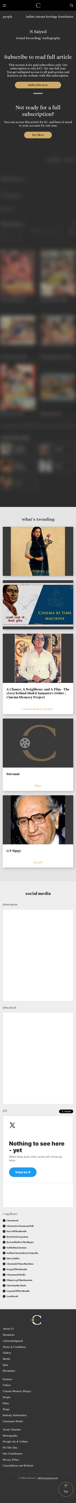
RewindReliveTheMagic (20, 1242)
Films (6, 1403)
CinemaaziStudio (16, 1274)
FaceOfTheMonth (16, 1231)
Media (6, 1358)
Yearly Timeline (12, 1429)
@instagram (10, 904)
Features (7, 1379)
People (7, 1397)
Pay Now (38, 135)
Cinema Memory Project (17, 1391)
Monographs (10, 1435)
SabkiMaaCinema (16, 1247)
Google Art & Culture (15, 1441)
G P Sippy (13, 851)
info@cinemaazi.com (47, 1477)
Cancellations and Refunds (18, 1465)
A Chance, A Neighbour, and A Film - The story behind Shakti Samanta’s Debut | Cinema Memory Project (38, 693)
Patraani (12, 774)
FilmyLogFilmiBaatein (19, 1280)
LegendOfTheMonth (18, 1291)
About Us (8, 1328)
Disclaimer (9, 1370)
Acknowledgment (13, 1340)
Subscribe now (38, 85)
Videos (7, 1385)
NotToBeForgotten (17, 1236)
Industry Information (15, 1415)
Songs (6, 1409)
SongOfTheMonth (16, 1269)
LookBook (12, 1296)
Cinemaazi (12, 1220)
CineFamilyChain (16, 1285)
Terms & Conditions (14, 1347)
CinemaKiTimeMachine (20, 1263)
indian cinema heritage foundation (49, 17)
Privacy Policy (11, 1459)
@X (5, 1110)
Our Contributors (12, 1453)
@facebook (9, 1007)
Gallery (7, 1352)
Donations (9, 1334)
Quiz (5, 1365)
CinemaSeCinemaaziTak (20, 1226)
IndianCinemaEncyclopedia (22, 1253)
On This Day (10, 1447)
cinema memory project (38, 709)
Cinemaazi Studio (13, 1421)
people (7, 17)
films (38, 785)
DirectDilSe (13, 1258)
